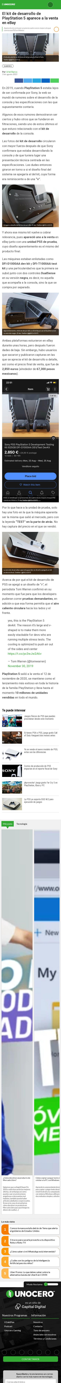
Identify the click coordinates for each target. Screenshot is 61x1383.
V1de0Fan (9, 1322)
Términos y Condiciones (44, 1338)
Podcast (8, 1326)
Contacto (38, 1326)
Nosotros (38, 1322)
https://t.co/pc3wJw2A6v (24, 653)
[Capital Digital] (30, 1306)
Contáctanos (30, 1359)
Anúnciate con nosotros (44, 1334)
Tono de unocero (41, 1330)
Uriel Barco (11, 71)
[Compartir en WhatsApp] (54, 80)
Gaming (8, 66)
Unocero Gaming (12, 1330)
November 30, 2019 (20, 666)
